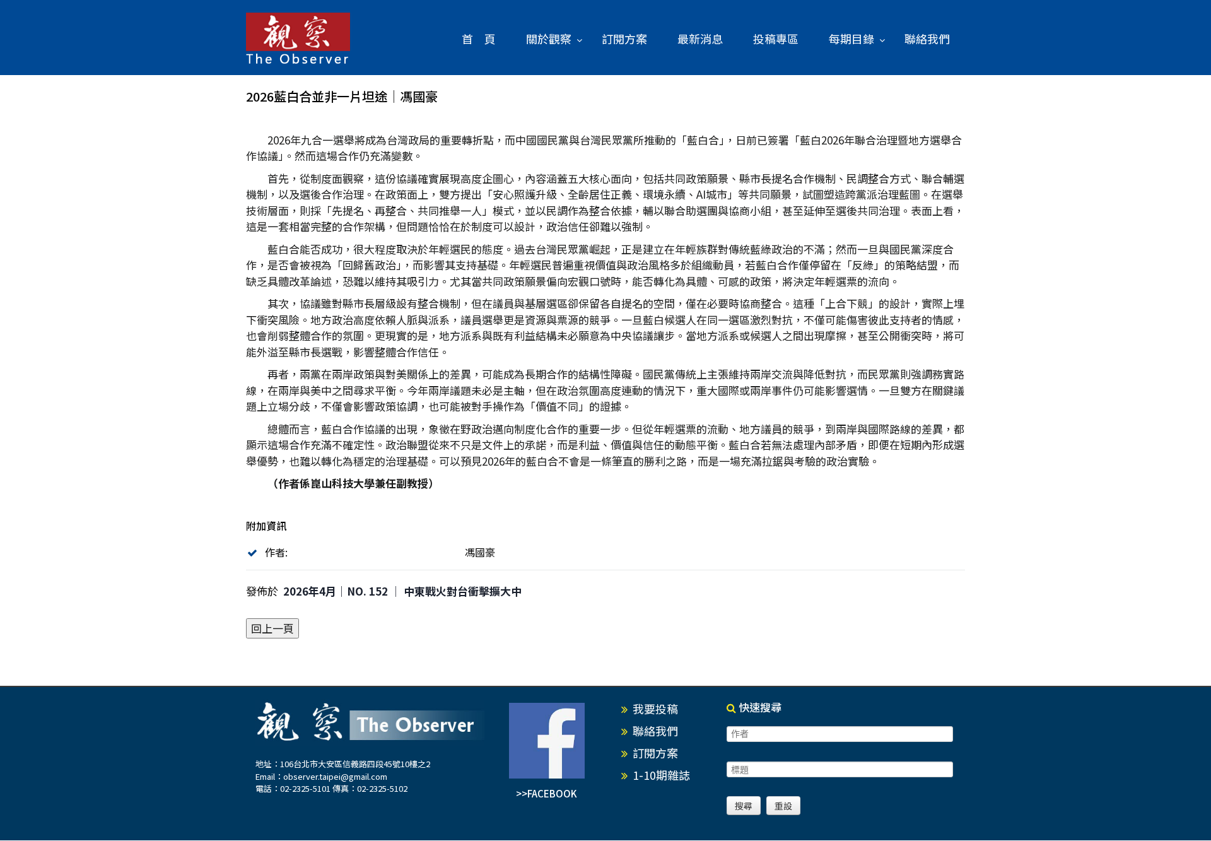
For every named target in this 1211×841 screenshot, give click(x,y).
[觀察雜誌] (298, 39)
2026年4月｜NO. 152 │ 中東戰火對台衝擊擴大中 (402, 591)
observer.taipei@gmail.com (335, 776)
